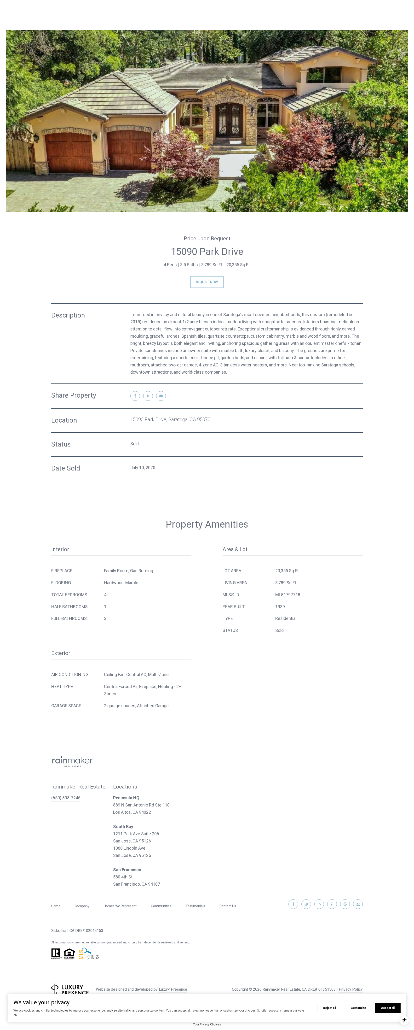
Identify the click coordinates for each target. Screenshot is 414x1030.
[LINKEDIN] (319, 904)
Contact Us (227, 906)
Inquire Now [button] (207, 282)
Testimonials (195, 906)
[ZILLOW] (358, 904)
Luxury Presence (173, 989)
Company (82, 906)
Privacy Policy (351, 989)
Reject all (329, 1008)
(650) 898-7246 (65, 797)
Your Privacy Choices (207, 1024)
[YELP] (332, 904)
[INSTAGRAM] (306, 904)
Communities (161, 906)
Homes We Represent (120, 906)
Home (55, 906)
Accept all (388, 1008)
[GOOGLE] (345, 904)
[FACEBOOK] (293, 904)
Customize (358, 1008)
